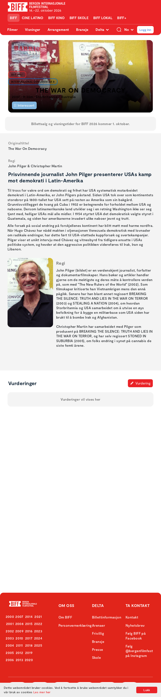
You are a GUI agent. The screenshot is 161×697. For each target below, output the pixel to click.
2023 (38, 631)
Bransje (82, 29)
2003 (10, 638)
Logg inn (145, 29)
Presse (97, 649)
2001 (10, 624)
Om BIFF (65, 617)
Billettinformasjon (106, 617)
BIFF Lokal (103, 18)
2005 (10, 653)
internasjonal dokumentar (31, 81)
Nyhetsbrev (135, 625)
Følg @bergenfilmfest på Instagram (139, 651)
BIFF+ (121, 18)
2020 (29, 660)
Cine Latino (32, 18)
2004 (10, 645)
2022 (38, 624)
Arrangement (58, 29)
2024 (38, 638)
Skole (96, 657)
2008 (19, 624)
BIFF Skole (79, 18)
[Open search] (119, 30)
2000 (10, 617)
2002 (10, 631)
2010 (19, 638)
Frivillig (98, 633)
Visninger (32, 29)
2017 (29, 638)
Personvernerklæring (75, 625)
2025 (38, 645)
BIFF (13, 18)
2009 (19, 631)
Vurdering (143, 383)
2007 (19, 617)
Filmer (12, 29)
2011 (19, 645)
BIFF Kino (56, 18)
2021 (38, 617)
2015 (29, 624)
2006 (10, 660)
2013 (19, 660)
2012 (19, 653)
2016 (29, 631)
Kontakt (132, 617)
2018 (29, 645)
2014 (29, 617)
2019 (29, 653)
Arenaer (98, 625)
